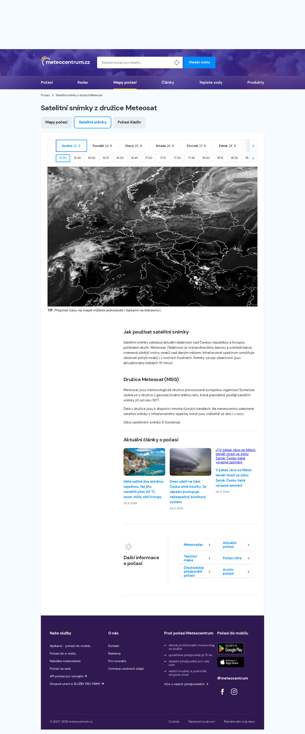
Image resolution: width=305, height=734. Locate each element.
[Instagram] (234, 696)
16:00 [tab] (91, 158)
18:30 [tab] (234, 158)
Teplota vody (210, 82)
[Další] (253, 146)
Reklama (114, 653)
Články (167, 82)
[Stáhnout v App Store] (230, 662)
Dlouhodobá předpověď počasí (194, 571)
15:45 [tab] (77, 158)
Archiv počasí (228, 571)
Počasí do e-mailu (63, 653)
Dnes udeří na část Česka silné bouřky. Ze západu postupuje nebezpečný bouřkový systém (188, 491)
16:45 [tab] (134, 158)
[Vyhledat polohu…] (177, 62)
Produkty (255, 82)
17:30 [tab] (177, 158)
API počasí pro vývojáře (67, 676)
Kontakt (113, 646)
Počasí (47, 82)
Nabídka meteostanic (65, 661)
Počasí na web (60, 669)
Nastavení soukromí (201, 722)
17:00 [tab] (148, 158)
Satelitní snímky (93, 122)
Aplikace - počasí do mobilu (70, 646)
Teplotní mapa (190, 558)
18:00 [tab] (206, 158)
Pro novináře (117, 661)
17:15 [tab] (163, 158)
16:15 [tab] (106, 158)
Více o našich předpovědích (184, 684)
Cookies (174, 722)
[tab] (71, 145)
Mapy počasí (124, 82)
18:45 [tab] (248, 158)
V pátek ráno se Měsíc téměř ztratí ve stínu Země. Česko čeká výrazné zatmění (234, 478)
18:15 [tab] (220, 158)
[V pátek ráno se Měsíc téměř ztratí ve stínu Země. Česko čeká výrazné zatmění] (236, 456)
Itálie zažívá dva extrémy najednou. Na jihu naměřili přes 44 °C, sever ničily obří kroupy (143, 489)
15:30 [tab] (63, 158)
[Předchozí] (52, 146)
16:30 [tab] (120, 158)
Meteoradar (193, 544)
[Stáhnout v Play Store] (230, 648)
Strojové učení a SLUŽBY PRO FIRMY (75, 684)
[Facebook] (222, 696)
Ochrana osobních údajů (126, 669)
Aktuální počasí (229, 545)
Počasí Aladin (129, 122)
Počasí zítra (232, 558)
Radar (82, 82)
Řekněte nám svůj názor (239, 722)
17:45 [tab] (191, 158)
